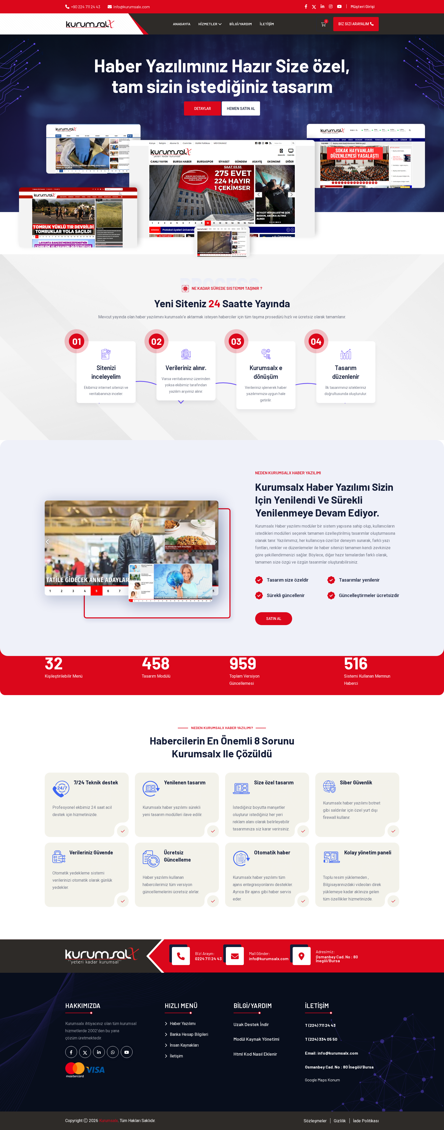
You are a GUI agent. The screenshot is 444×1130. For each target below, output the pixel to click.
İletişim (176, 1056)
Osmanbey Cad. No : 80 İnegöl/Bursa (337, 958)
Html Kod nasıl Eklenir (255, 1054)
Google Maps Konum (322, 1079)
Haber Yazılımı (183, 1023)
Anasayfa (181, 24)
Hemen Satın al (241, 109)
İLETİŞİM (267, 24)
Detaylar (202, 109)
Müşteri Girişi (363, 6)
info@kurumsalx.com (131, 6)
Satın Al (273, 619)
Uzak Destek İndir (251, 1024)
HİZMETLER (207, 24)
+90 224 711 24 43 (85, 6)
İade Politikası (366, 1120)
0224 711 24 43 (208, 958)
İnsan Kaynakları (184, 1045)
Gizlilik (340, 1120)
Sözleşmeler (315, 1120)
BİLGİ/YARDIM (240, 24)
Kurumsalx (108, 1120)
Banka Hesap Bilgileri (189, 1034)
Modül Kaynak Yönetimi (256, 1039)
